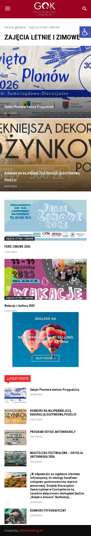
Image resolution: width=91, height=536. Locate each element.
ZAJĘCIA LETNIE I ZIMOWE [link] (19, 238)
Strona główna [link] (14, 27)
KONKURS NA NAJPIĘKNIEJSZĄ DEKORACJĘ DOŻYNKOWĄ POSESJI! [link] (53, 412)
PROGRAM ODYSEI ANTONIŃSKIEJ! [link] (53, 432)
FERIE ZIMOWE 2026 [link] (17, 246)
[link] (85, 32)
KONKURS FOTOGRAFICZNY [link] (48, 510)
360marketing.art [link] (31, 530)
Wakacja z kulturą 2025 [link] (19, 305)
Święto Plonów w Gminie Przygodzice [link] (54, 389)
